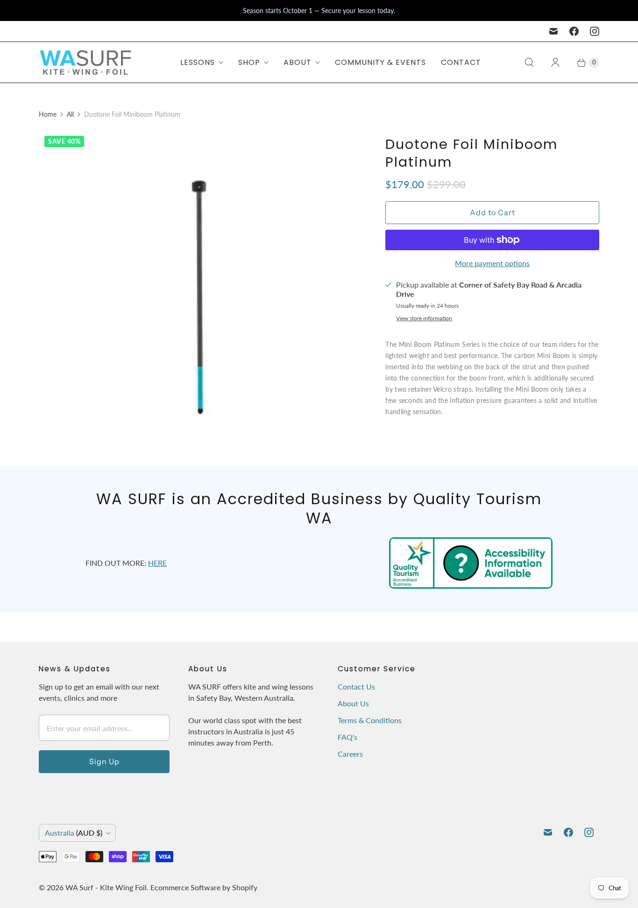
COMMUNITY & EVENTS (380, 62)
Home (48, 114)
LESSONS (197, 62)
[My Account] (555, 62)
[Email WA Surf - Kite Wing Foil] (553, 31)
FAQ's (347, 736)
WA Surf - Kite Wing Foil (106, 887)
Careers (350, 753)
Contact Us (356, 686)
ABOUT (298, 62)
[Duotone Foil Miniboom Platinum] (199, 290)
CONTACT (461, 62)
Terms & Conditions (370, 720)
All (70, 114)
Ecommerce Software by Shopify (203, 887)
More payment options (492, 263)
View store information (424, 318)
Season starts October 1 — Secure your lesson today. (319, 10)
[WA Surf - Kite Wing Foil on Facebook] (574, 31)
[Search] (529, 62)
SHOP (249, 62)
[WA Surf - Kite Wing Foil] (85, 62)
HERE (157, 562)
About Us (353, 703)
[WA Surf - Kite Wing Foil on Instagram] (594, 31)
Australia (73, 832)
